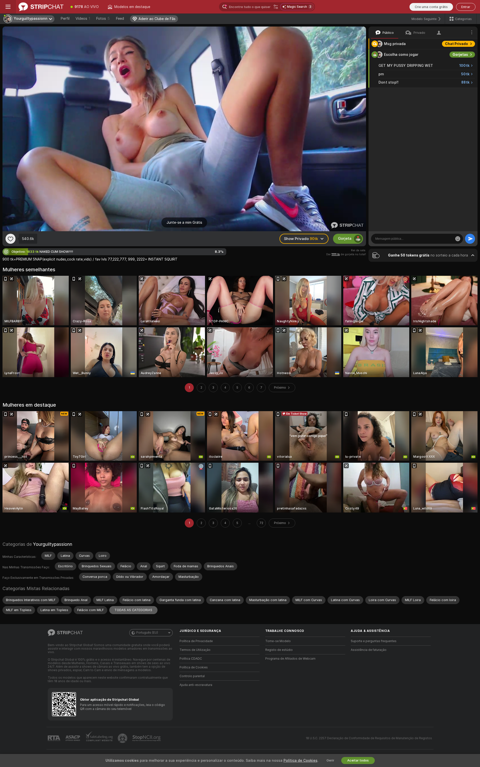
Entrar (465, 7)
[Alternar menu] (8, 7)
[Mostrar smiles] (458, 239)
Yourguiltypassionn (52, 544)
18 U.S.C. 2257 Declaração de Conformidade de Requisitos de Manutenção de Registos (369, 738)
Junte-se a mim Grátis (184, 222)
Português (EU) (147, 632)
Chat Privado (456, 44)
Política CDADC (191, 658)
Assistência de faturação (368, 650)
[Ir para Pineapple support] (123, 738)
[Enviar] (470, 239)
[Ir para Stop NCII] (147, 738)
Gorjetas (460, 55)
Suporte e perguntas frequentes (373, 641)
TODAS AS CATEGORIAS (133, 610)
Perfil (65, 18)
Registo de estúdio (279, 650)
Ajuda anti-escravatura (196, 685)
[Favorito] (11, 239)
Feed (120, 18)
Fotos (103, 18)
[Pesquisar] (275, 6)
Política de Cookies (194, 667)
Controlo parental (192, 676)
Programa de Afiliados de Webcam (290, 658)
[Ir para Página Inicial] (41, 7)
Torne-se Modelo (278, 641)
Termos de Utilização (195, 650)
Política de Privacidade (196, 641)
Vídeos (83, 18)
